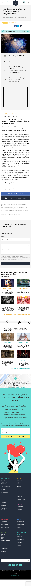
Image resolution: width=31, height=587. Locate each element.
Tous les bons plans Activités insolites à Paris (17, 314)
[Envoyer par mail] (21, 26)
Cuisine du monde (4, 521)
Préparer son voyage (20, 521)
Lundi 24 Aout (3, 502)
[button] (7, 2)
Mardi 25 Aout (3, 503)
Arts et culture (7, 342)
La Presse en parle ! (22, 570)
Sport (18, 483)
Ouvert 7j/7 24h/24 (4, 553)
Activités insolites (22, 17)
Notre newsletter (4, 488)
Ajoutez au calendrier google (16, 198)
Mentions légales (23, 572)
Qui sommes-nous (4, 489)
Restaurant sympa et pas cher (6, 526)
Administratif (3, 551)
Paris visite (7, 359)
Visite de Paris (19, 485)
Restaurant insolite (4, 523)
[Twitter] (18, 26)
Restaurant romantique (5, 527)
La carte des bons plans (5, 485)
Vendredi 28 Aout (4, 508)
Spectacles (18, 482)
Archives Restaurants (20, 539)
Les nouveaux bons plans (5, 486)
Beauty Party (3, 483)
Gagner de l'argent (4, 548)
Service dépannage (4, 550)
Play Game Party (4, 482)
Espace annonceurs (4, 492)
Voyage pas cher (19, 523)
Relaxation (3, 534)
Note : (2, 242)
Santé (2, 535)
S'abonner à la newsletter (15, 437)
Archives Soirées (19, 538)
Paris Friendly (6, 17)
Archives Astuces (19, 545)
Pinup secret (15, 578)
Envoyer (15, 263)
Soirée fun (18, 497)
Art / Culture (19, 486)
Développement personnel (5, 540)
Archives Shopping (20, 543)
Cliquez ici (3, 205)
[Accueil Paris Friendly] (15, 2)
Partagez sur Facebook (15, 194)
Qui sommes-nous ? (8, 572)
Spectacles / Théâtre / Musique (23, 360)
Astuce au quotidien (4, 547)
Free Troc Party (3, 480)
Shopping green (19, 509)
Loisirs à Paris (13, 17)
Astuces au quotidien (23, 342)
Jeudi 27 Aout (3, 506)
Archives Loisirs (19, 536)
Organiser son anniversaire (21, 499)
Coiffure (2, 538)
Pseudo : (3, 236)
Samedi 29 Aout (3, 509)
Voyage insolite (19, 526)
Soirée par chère (19, 496)
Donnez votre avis (12, 22)
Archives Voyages (19, 542)
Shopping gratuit (20, 506)
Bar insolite (19, 494)
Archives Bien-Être (20, 540)
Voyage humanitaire (20, 524)
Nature (18, 488)
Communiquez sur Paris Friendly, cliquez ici (10, 214)
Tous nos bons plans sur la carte (16, 387)
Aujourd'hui (3, 500)
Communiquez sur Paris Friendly (8, 570)
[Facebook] (15, 26)
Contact (2, 494)
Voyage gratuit (19, 527)
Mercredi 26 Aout (4, 505)
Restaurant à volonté (4, 524)
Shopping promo (19, 507)
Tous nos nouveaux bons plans (21, 368)
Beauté (2, 537)
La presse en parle (4, 491)
